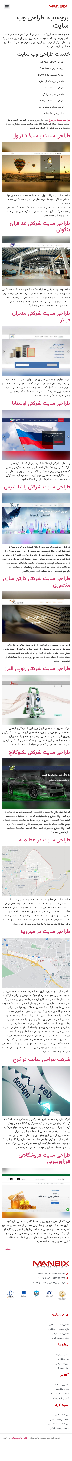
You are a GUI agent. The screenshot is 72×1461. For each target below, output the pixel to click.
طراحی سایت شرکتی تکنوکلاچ (39, 752)
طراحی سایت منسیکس (19, 1438)
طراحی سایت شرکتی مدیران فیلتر (41, 316)
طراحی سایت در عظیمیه (44, 840)
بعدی (6, 1249)
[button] (7, 6)
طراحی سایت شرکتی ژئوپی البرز (37, 669)
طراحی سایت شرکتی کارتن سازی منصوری (36, 582)
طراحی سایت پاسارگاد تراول (41, 136)
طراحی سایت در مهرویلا (45, 931)
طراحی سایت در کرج (59, 120)
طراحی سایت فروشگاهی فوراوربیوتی (44, 1158)
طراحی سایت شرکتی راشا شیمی (37, 487)
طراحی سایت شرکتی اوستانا (41, 403)
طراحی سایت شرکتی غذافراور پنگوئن (39, 226)
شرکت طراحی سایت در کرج (41, 1059)
